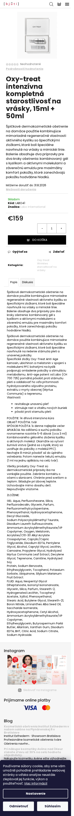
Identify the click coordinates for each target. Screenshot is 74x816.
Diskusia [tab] (27, 282)
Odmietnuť (18, 806)
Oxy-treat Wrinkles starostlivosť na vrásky (47, 265)
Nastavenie (35, 793)
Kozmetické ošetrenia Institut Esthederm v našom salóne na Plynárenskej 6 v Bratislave (36, 729)
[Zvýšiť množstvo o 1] (61, 228)
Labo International (33, 207)
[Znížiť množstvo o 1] (42, 228)
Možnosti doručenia (21, 189)
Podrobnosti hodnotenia (24, 69)
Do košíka (39, 240)
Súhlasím (53, 806)
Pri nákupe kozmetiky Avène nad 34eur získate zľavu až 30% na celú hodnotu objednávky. (33, 752)
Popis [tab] (13, 282)
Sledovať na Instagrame (40, 690)
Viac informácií (35, 783)
